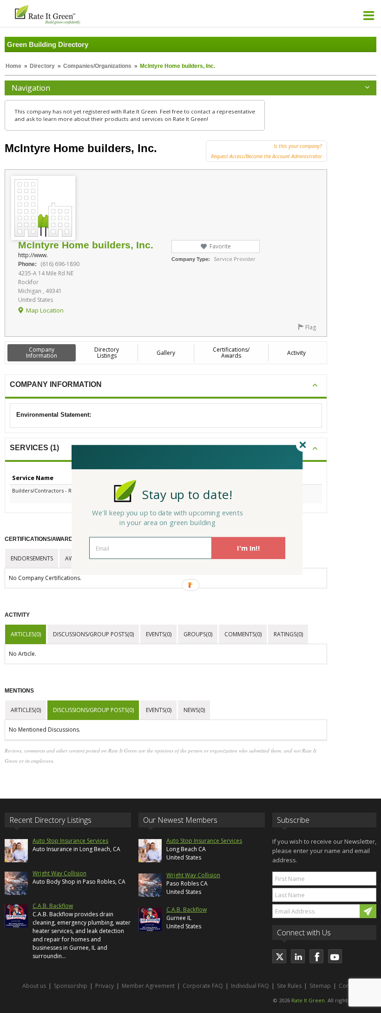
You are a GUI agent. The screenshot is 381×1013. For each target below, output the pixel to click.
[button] (187, 494)
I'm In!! (248, 548)
